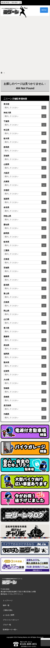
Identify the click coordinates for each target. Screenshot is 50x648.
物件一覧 (6, 605)
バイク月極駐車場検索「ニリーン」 (12, 581)
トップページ (8, 600)
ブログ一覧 (7, 625)
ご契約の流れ (8, 610)
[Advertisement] (25, 45)
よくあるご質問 (8, 615)
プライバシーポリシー (11, 620)
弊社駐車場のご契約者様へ (10, 2)
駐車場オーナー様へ (10, 630)
